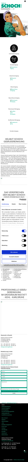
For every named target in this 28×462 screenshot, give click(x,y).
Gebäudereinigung (6, 406)
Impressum (4, 433)
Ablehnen (14, 261)
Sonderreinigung (5, 408)
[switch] (24, 235)
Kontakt (3, 431)
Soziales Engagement (7, 424)
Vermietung (4, 429)
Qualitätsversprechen (7, 415)
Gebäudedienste (5, 413)
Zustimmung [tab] (5, 204)
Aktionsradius (5, 421)
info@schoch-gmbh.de (6, 347)
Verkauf (3, 428)
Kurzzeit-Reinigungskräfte (8, 411)
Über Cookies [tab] (22, 204)
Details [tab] (14, 204)
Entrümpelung (5, 409)
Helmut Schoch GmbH (19, 459)
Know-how (4, 426)
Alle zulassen (14, 252)
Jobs (3, 423)
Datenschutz (5, 434)
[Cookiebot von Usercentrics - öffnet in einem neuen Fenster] (19, 200)
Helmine (3, 419)
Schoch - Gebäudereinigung (9, 403)
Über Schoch (5, 418)
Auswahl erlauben (14, 256)
